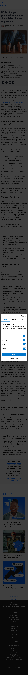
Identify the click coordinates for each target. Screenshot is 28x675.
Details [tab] (14, 319)
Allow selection (14, 358)
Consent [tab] (5, 319)
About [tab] (22, 319)
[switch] (24, 340)
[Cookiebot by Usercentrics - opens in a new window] (20, 316)
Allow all (14, 354)
